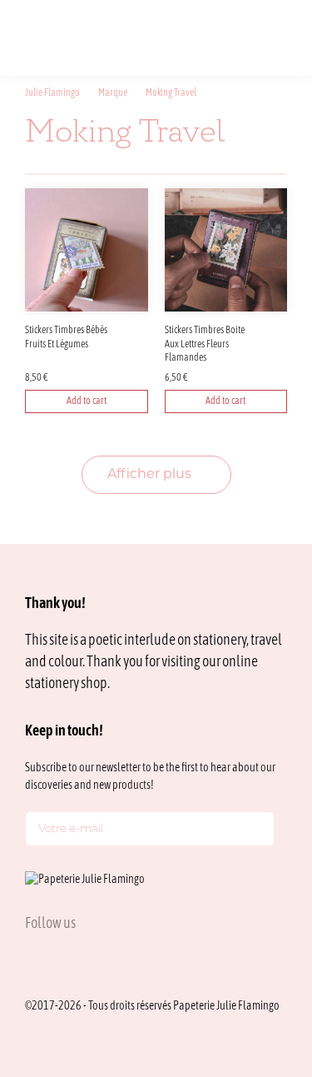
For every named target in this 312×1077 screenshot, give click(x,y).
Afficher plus (151, 474)
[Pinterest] (111, 960)
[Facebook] (71, 960)
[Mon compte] (230, 37)
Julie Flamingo (52, 93)
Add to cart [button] (86, 401)
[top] (262, 952)
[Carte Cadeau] (205, 37)
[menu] (282, 37)
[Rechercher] (179, 37)
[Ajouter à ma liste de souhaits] (138, 334)
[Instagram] (31, 960)
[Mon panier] (256, 37)
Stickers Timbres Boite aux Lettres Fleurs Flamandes (205, 345)
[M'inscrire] (258, 832)
